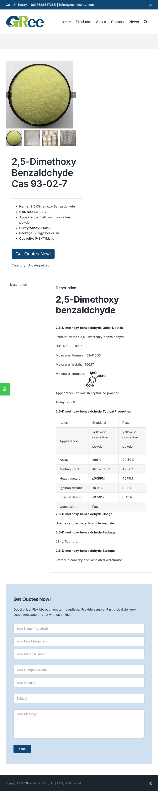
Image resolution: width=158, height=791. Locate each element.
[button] (145, 21)
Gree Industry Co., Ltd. (40, 783)
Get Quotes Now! (33, 253)
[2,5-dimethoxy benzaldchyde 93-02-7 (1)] (41, 94)
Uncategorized (39, 265)
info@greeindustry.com (76, 5)
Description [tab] (18, 285)
